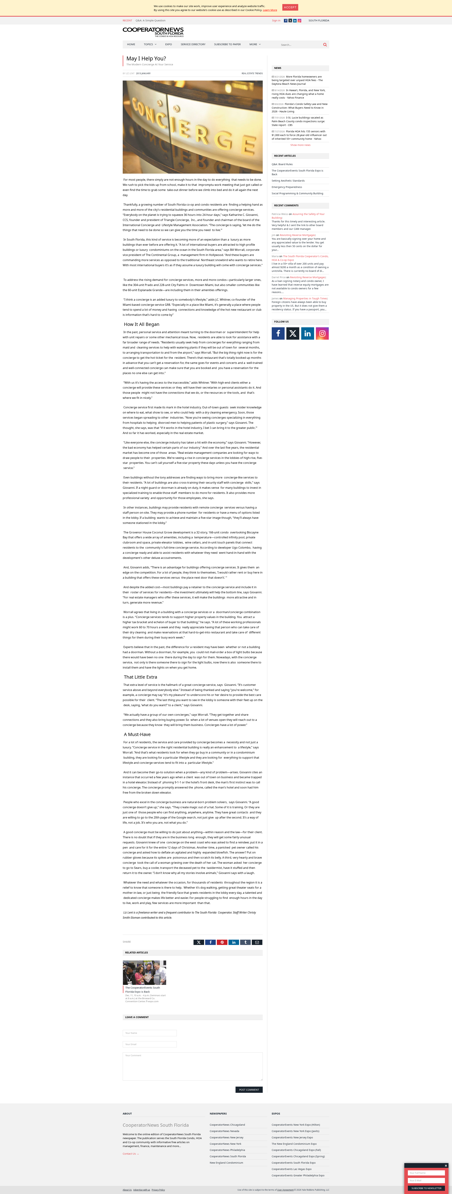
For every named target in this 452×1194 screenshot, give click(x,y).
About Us (127, 1189)
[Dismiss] (445, 1165)
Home (131, 44)
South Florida (319, 20)
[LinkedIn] (307, 333)
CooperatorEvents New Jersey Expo (292, 1137)
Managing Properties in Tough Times (305, 298)
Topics (148, 44)
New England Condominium (226, 1162)
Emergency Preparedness (287, 187)
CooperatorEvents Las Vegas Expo (291, 1169)
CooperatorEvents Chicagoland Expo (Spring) (298, 1156)
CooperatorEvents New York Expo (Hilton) (296, 1124)
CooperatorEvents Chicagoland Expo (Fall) (296, 1150)
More (253, 44)
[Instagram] (322, 333)
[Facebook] (278, 333)
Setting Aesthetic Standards (288, 180)
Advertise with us (141, 1189)
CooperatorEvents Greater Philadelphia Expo (298, 1175)
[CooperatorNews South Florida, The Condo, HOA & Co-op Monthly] (153, 33)
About (127, 1113)
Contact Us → (131, 1153)
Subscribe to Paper (227, 44)
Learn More (270, 10)
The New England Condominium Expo (294, 1143)
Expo (168, 44)
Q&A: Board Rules (282, 164)
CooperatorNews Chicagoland (227, 1124)
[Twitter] (292, 333)
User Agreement (285, 1189)
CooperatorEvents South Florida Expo (294, 1162)
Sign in (276, 20)
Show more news (300, 145)
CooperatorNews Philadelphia (227, 1150)
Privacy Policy (158, 1189)
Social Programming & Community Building (297, 193)
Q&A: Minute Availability (151, 20)
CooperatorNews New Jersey (226, 1137)
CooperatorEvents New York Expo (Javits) (295, 1131)
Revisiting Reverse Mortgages (297, 235)
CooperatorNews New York (225, 1143)
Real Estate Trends (252, 73)
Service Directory (193, 44)
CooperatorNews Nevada (224, 1131)
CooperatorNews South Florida (228, 1156)
